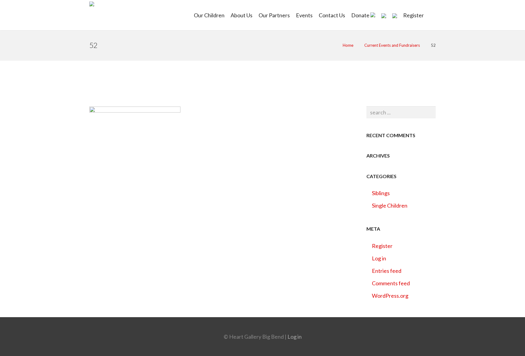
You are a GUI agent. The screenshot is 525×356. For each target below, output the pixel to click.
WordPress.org (390, 295)
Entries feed (386, 270)
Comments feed (391, 283)
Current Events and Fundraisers (392, 45)
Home (348, 45)
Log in (379, 258)
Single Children (389, 205)
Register (382, 245)
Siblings (381, 193)
